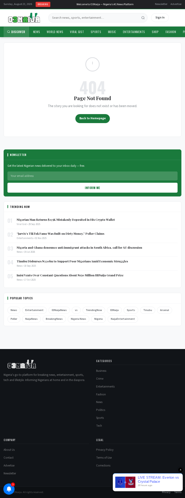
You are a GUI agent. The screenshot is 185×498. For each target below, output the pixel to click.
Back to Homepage (92, 118)
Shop (155, 31)
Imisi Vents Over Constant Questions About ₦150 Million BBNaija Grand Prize (70, 275)
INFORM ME (92, 187)
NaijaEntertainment (123, 319)
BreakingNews (54, 319)
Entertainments (134, 31)
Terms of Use (104, 458)
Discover (18, 31)
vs (76, 310)
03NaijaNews (59, 310)
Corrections (103, 466)
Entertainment (34, 310)
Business (101, 371)
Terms (177, 492)
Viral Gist (77, 31)
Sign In (159, 18)
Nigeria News (78, 319)
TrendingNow (94, 310)
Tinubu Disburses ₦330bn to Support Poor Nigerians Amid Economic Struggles (72, 261)
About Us (9, 450)
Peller (14, 319)
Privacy (166, 492)
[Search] (143, 18)
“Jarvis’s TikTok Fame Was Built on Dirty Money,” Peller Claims (60, 233)
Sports (96, 31)
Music (112, 31)
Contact (9, 458)
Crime (99, 379)
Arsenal (164, 310)
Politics (100, 410)
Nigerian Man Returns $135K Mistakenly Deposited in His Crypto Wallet (66, 219)
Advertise (176, 4)
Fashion (171, 31)
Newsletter (161, 4)
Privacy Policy (104, 450)
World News (55, 31)
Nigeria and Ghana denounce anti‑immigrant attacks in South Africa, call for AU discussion (79, 247)
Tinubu (147, 310)
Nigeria (98, 319)
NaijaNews (31, 319)
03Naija (114, 310)
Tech (99, 426)
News (36, 31)
